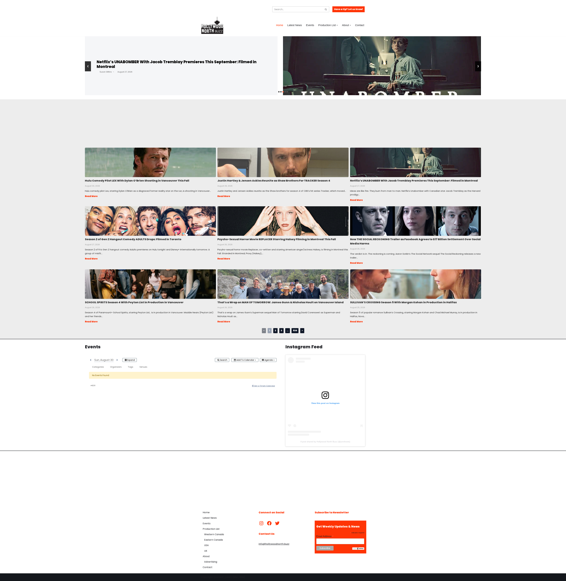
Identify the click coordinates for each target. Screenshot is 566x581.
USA (206, 545)
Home (279, 25)
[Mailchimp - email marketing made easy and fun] (358, 549)
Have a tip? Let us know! (348, 9)
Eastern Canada (213, 540)
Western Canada (214, 534)
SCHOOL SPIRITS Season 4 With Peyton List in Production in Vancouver (150, 284)
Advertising (210, 561)
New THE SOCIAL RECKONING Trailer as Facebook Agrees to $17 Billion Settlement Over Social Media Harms (415, 221)
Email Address (324, 536)
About (206, 556)
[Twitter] (277, 523)
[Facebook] (269, 523)
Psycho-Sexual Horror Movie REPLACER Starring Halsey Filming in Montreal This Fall (282, 221)
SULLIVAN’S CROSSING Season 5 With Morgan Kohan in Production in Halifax (415, 284)
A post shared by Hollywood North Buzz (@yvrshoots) (325, 441)
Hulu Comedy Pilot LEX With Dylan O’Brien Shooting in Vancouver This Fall (150, 162)
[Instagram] (261, 523)
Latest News (294, 25)
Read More (91, 196)
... (287, 330)
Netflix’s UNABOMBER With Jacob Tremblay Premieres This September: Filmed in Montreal (176, 64)
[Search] (326, 9)
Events (310, 25)
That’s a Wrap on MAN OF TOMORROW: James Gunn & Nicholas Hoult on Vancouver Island (282, 284)
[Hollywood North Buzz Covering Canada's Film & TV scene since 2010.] (212, 25)
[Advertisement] (164, 120)
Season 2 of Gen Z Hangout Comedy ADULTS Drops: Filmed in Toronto (150, 221)
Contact (359, 25)
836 (295, 330)
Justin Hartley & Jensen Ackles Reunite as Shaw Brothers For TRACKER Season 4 (282, 162)
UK (205, 551)
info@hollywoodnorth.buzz (274, 544)
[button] (337, 25)
